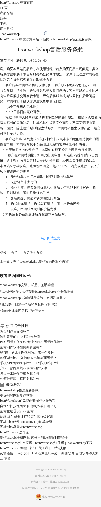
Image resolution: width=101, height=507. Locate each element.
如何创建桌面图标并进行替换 (22, 311)
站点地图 (60, 448)
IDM (34, 453)
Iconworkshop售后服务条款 (19, 390)
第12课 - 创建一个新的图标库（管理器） (30, 304)
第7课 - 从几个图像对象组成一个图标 (27, 352)
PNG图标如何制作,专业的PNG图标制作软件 (31, 342)
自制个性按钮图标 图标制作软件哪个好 (28, 406)
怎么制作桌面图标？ (15, 331)
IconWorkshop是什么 (14, 432)
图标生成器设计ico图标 (17, 411)
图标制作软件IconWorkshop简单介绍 (26, 422)
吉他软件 (82, 453)
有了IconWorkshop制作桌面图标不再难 (41, 261)
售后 (14, 253)
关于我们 (45, 448)
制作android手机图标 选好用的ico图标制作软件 (34, 437)
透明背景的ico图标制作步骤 (20, 336)
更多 (7, 458)
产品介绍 (6, 13)
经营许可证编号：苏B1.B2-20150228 (50, 481)
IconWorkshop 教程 (13, 448)
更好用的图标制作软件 (16, 395)
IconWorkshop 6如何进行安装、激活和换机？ (33, 298)
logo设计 (23, 453)
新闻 (46, 39)
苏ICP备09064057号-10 (53, 496)
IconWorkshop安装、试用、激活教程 (27, 285)
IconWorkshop (16, 2)
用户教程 (6, 29)
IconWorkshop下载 (80, 443)
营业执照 (74, 488)
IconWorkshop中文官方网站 (19, 39)
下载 (3, 23)
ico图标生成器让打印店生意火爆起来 (26, 416)
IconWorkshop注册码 (49, 443)
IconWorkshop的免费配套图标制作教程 (27, 400)
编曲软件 (67, 453)
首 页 (4, 7)
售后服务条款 (33, 253)
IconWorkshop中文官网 (16, 443)
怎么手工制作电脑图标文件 (19, 373)
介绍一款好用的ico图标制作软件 (23, 368)
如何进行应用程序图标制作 (19, 379)
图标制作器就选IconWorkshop (21, 427)
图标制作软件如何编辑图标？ (21, 347)
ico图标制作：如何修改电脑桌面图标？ (28, 358)
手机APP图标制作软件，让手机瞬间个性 (29, 363)
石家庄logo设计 (49, 453)
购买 (3, 18)
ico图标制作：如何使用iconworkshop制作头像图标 (37, 291)
